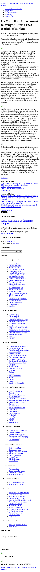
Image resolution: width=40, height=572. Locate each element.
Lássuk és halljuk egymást (17, 278)
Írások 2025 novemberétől (13, 9)
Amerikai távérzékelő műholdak (19, 400)
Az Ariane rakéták (15, 376)
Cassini (11, 393)
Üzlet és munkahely (15, 266)
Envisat (11, 374)
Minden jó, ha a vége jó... (17, 484)
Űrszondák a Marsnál (16, 473)
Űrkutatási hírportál (11, 12)
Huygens (12, 365)
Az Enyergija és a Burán (17, 498)
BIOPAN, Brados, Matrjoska (18, 327)
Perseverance (13, 422)
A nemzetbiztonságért (16, 288)
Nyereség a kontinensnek (17, 359)
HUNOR (12, 338)
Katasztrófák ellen (15, 271)
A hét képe (12, 297)
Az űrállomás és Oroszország (18, 430)
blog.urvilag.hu (17, 243)
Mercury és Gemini (15, 505)
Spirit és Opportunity (16, 391)
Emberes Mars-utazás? (16, 474)
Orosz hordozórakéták (16, 432)
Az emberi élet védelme (16, 277)
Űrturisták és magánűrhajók (18, 299)
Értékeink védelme (15, 282)
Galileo (11, 372)
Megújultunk (9, 11)
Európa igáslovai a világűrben (18, 346)
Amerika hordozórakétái (17, 408)
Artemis (11, 420)
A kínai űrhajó (13, 457)
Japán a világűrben (15, 450)
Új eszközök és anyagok (17, 284)
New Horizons (14, 411)
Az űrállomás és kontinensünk (19, 350)
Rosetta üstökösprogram (17, 323)
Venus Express (14, 366)
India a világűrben (15, 448)
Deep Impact (13, 409)
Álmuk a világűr (14, 316)
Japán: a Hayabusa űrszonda (18, 452)
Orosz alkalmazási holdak (17, 434)
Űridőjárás (12, 306)
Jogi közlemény (23, 567)
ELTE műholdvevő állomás (18, 329)
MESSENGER (14, 406)
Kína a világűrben (15, 455)
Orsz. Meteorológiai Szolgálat (18, 332)
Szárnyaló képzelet (15, 291)
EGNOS (12, 370)
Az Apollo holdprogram (17, 496)
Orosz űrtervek (14, 440)
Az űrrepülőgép (14, 469)
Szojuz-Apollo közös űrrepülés (19, 509)
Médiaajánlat (13, 567)
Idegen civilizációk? (15, 302)
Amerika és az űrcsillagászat (18, 398)
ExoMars (12, 381)
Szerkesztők (9, 16)
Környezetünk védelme (16, 269)
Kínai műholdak (14, 459)
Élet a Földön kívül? (15, 300)
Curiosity (12, 417)
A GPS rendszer (14, 397)
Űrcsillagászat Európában (17, 357)
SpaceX (11, 419)
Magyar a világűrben (15, 507)
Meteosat (12, 377)
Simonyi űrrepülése (15, 334)
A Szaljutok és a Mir (15, 494)
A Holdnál (12, 415)
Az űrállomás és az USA (17, 402)
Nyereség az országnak (16, 321)
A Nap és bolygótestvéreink (18, 355)
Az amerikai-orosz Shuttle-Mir (19, 493)
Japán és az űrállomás (16, 453)
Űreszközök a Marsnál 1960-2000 (20, 500)
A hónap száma (14, 304)
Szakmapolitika (14, 314)
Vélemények (13, 526)
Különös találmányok (16, 289)
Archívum (8, 14)
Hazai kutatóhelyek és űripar (18, 320)
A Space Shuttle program (17, 395)
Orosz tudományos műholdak (18, 438)
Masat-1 (11, 336)
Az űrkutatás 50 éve (15, 513)
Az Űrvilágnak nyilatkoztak (18, 525)
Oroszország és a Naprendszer (19, 436)
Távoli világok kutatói (16, 295)
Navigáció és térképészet (17, 273)
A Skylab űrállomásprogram (18, 502)
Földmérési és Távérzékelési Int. (19, 331)
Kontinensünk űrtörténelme (18, 361)
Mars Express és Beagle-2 (17, 363)
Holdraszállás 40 (14, 515)
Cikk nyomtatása (6, 210)
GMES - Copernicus (15, 368)
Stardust (11, 404)
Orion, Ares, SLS (14, 413)
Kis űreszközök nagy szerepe (18, 293)
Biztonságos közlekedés (17, 275)
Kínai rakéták (13, 461)
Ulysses (11, 379)
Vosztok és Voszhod (15, 504)
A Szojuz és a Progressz (17, 471)
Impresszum (5, 567)
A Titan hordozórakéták (16, 511)
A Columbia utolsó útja (16, 483)
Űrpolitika (12, 286)
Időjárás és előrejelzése (16, 280)
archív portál (10, 241)
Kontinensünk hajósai (16, 348)
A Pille (11, 325)
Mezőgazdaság (14, 267)
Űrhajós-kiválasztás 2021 (17, 383)
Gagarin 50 (12, 516)
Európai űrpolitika (15, 352)
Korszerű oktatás (14, 264)
